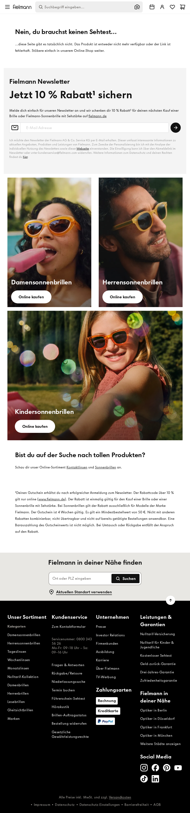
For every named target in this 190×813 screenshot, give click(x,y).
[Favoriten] (172, 7)
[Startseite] (22, 7)
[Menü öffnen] (7, 7)
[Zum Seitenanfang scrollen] (170, 600)
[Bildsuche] (137, 6)
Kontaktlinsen (76, 467)
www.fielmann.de (51, 499)
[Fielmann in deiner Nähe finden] (152, 7)
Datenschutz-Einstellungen (99, 805)
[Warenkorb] (182, 7)
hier (25, 157)
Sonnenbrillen (105, 467)
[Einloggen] (162, 7)
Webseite (82, 148)
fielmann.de (98, 116)
